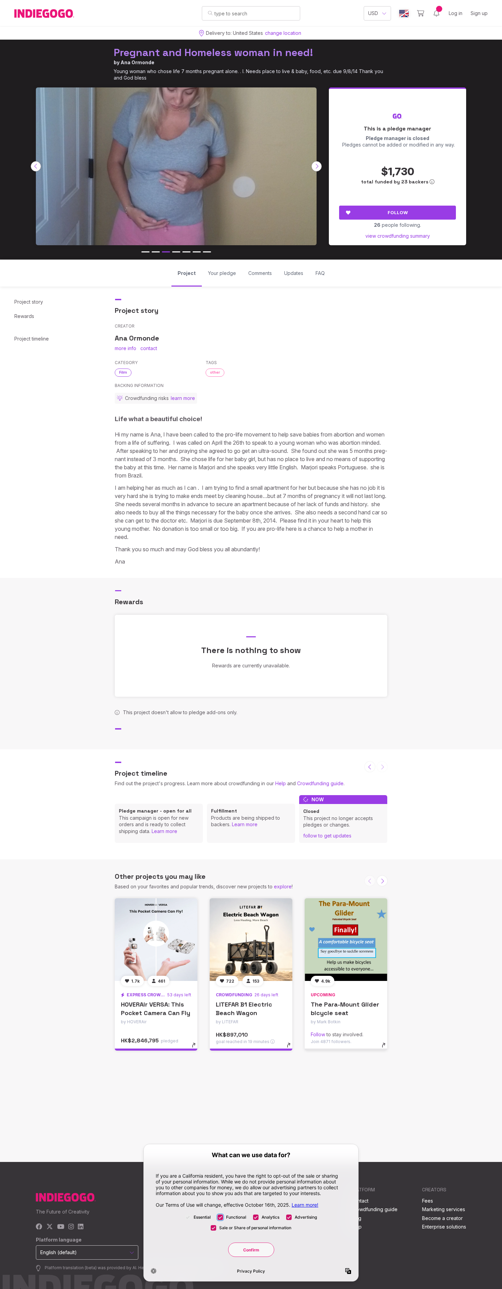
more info (125, 348)
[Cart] (420, 13)
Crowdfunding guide (320, 783)
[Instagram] (71, 1227)
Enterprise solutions (444, 1227)
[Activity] (436, 13)
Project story (28, 302)
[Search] (210, 13)
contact (148, 348)
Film (123, 372)
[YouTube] (60, 1227)
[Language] (404, 13)
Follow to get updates (327, 835)
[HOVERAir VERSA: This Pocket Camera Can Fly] (156, 939)
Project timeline (31, 339)
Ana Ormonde (137, 62)
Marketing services (443, 1209)
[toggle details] (197, 1048)
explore (283, 886)
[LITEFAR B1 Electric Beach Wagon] (251, 939)
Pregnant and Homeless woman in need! (213, 52)
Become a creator (442, 1218)
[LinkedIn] (80, 1227)
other (215, 372)
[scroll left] (36, 166)
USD (373, 13)
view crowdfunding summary (397, 236)
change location (283, 33)
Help (280, 783)
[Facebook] (39, 1227)
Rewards (24, 316)
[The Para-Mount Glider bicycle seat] (346, 939)
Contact (359, 1201)
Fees (427, 1201)
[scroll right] (316, 166)
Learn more (164, 831)
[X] (49, 1227)
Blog (356, 1218)
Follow (398, 212)
